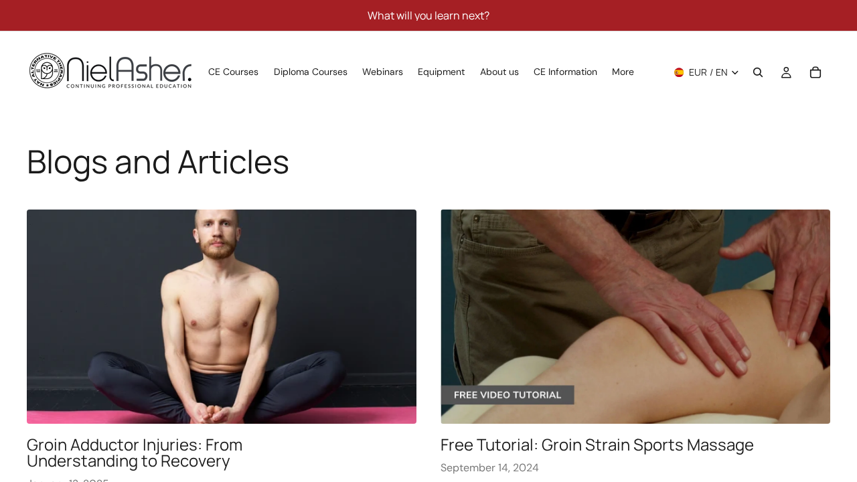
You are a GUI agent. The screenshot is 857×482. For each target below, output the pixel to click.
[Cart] (815, 72)
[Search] (758, 72)
